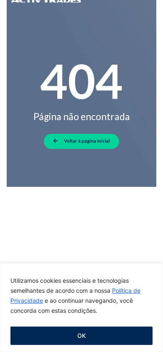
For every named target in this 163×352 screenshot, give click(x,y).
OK (81, 335)
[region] (81, 307)
